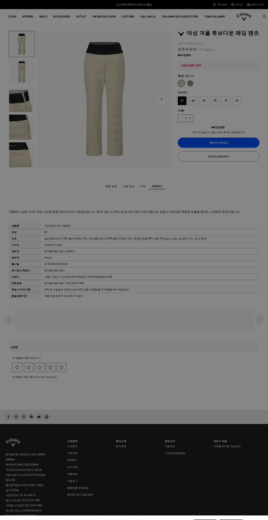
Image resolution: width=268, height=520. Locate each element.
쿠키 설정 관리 (179, 511)
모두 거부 (205, 511)
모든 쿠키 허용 (231, 511)
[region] (134, 512)
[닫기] (262, 511)
